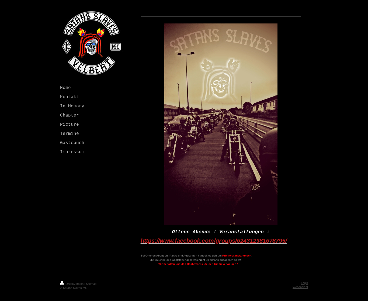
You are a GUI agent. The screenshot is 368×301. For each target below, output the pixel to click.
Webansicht (300, 287)
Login (304, 283)
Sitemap (91, 283)
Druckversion (74, 283)
